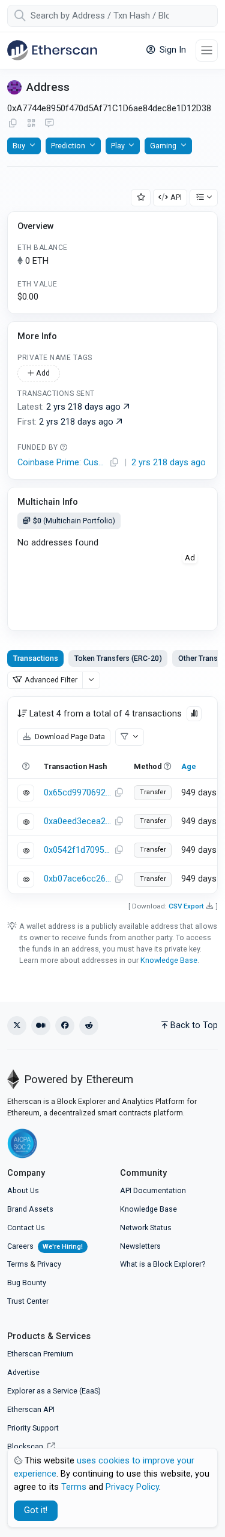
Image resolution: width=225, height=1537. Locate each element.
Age (188, 766)
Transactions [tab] (35, 658)
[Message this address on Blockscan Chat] (49, 123)
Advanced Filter (51, 679)
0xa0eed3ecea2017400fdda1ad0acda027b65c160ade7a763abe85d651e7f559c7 (77, 821)
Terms (17, 1264)
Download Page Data (69, 736)
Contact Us (26, 1227)
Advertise (23, 1372)
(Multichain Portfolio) (74, 520)
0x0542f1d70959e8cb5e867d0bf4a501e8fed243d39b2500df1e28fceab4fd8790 (77, 850)
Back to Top (194, 1025)
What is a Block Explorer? (162, 1264)
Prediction (68, 145)
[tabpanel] (112, 794)
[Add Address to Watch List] (141, 197)
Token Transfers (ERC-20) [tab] (118, 658)
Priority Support (33, 1427)
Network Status (146, 1227)
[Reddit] (88, 1025)
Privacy (49, 1264)
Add (42, 372)
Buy (19, 145)
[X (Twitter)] (16, 1025)
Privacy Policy (132, 1487)
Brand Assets (30, 1208)
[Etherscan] (52, 50)
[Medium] (40, 1025)
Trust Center (28, 1301)
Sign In (171, 50)
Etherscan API (31, 1409)
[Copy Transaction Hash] (118, 793)
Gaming (163, 145)
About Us (23, 1190)
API (176, 197)
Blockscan (26, 1446)
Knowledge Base (168, 960)
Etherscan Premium (40, 1353)
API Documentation (153, 1190)
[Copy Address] (12, 123)
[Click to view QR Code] (31, 123)
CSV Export (186, 906)
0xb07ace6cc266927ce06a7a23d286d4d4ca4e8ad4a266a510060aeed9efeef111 (77, 879)
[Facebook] (64, 1025)
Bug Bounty (26, 1282)
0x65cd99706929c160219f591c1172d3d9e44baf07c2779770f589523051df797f (77, 793)
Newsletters (140, 1246)
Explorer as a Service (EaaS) (54, 1390)
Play (118, 145)
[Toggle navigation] (207, 50)
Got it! (35, 1510)
